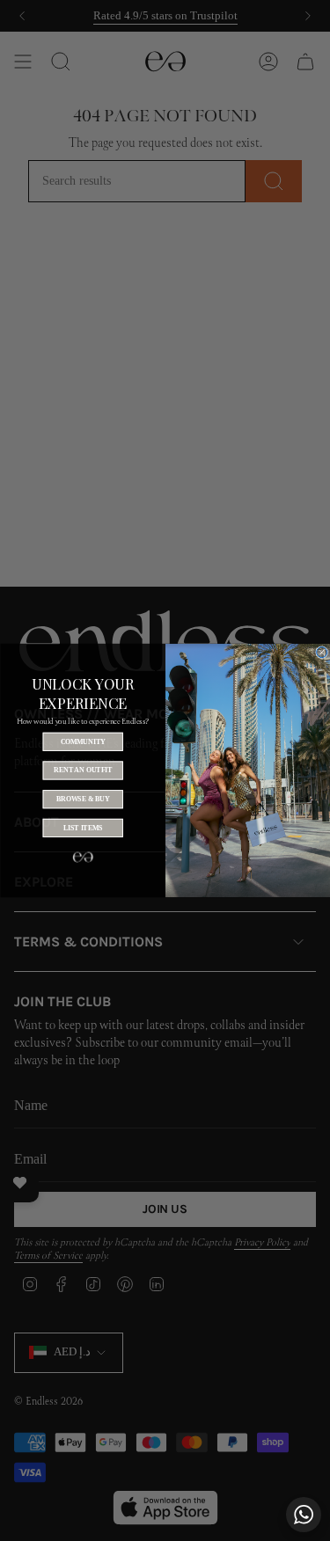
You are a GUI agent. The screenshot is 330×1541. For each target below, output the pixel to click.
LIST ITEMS (82, 827)
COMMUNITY (82, 741)
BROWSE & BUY (82, 798)
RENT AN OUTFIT (82, 770)
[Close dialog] (321, 652)
